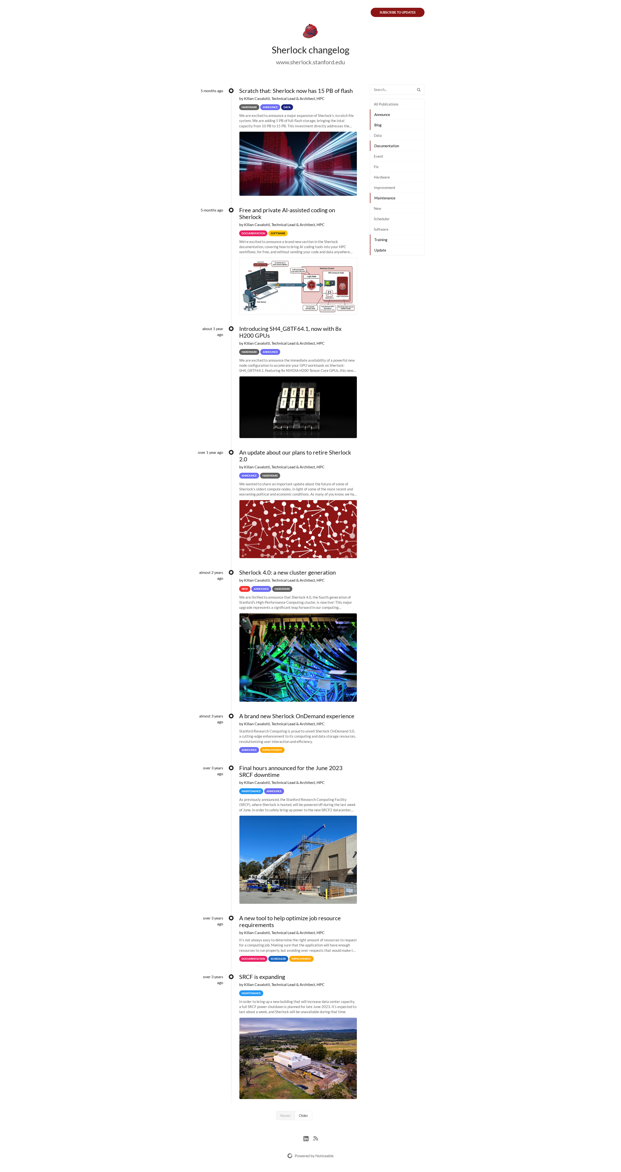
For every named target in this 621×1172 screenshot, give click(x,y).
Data (378, 135)
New (377, 208)
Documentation (386, 146)
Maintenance (384, 198)
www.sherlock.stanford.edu (310, 61)
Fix (376, 166)
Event (378, 156)
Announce (382, 114)
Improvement (384, 187)
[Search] (418, 90)
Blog (378, 125)
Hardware (382, 177)
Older (303, 1115)
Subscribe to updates (398, 12)
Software (381, 229)
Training (380, 239)
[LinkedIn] (308, 1138)
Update (380, 250)
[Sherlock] (310, 32)
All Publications (386, 104)
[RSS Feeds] (315, 1138)
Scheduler (382, 219)
